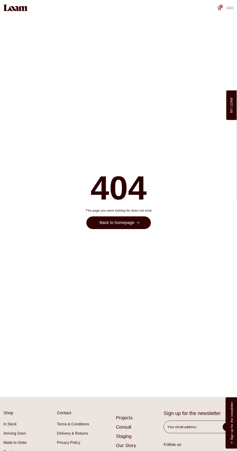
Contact (64, 413)
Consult (123, 427)
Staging (123, 436)
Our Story (126, 445)
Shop (8, 413)
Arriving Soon (14, 433)
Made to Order (15, 443)
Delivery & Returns (72, 433)
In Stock (10, 424)
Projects (124, 417)
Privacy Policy (68, 443)
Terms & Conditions (73, 424)
